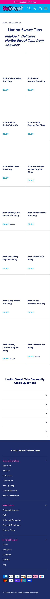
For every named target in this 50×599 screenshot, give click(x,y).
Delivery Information (12, 520)
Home (5, 22)
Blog (4, 564)
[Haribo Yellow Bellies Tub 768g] (12, 65)
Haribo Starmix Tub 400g (36, 346)
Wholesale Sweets (11, 510)
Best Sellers (31, 2)
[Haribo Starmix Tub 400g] (37, 331)
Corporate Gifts (10, 490)
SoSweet (11, 593)
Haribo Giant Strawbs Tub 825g (36, 79)
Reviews (6, 470)
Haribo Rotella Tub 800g (36, 258)
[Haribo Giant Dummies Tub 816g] (37, 287)
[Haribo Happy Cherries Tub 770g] (37, 109)
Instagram (7, 549)
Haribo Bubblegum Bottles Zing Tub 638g (36, 169)
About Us (7, 465)
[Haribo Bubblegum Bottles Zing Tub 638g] (37, 153)
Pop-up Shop (8, 485)
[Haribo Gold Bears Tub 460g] (12, 153)
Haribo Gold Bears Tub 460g (11, 167)
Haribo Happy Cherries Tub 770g (36, 124)
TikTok (5, 544)
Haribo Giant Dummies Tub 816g (37, 302)
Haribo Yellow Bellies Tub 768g (12, 79)
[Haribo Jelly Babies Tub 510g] (12, 287)
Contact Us (8, 480)
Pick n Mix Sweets (11, 495)
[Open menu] (46, 8)
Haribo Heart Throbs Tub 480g (37, 214)
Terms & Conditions (12, 525)
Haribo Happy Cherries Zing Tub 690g (11, 348)
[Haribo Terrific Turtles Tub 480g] (12, 109)
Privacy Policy (9, 530)
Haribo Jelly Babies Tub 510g (11, 302)
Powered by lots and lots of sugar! (26, 593)
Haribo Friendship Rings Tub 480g (11, 258)
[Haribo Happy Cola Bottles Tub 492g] (12, 199)
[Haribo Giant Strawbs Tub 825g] (37, 65)
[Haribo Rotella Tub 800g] (37, 243)
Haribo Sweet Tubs (15, 22)
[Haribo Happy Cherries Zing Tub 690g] (12, 331)
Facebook (7, 554)
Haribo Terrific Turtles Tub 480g (10, 124)
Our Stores (8, 475)
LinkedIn (6, 559)
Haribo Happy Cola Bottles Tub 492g (11, 214)
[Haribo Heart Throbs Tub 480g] (37, 199)
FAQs (5, 515)
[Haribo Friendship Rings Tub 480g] (12, 243)
